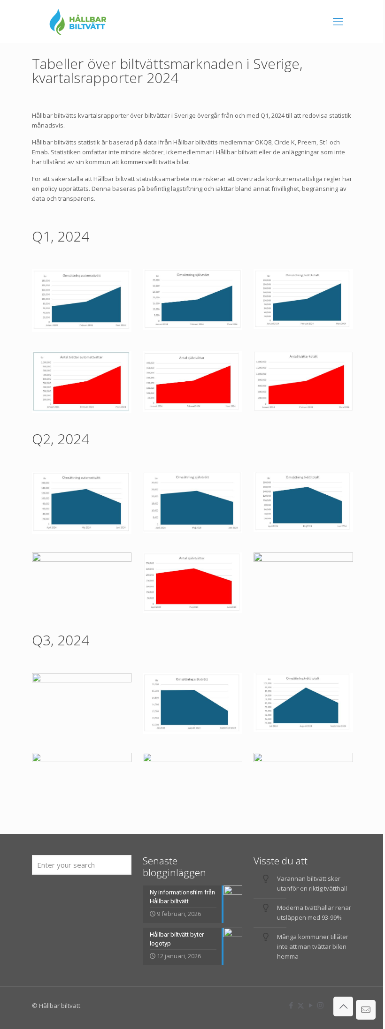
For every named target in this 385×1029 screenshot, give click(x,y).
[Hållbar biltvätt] (77, 21)
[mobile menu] (338, 21)
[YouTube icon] (310, 1005)
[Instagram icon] (320, 1005)
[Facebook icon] (290, 1005)
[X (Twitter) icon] (300, 1005)
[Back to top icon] (343, 1006)
